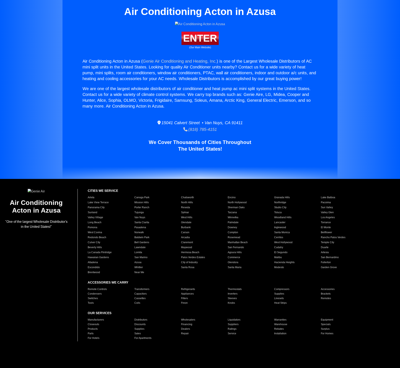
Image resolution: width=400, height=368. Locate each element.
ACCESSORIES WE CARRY (108, 282)
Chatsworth (187, 197)
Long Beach (94, 222)
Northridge (280, 202)
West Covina (95, 232)
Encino (232, 197)
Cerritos (278, 237)
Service (232, 333)
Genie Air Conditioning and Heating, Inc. (180, 61)
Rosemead (234, 237)
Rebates (279, 328)
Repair (185, 333)
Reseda (185, 207)
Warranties (280, 319)
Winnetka (233, 217)
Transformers (141, 289)
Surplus (325, 328)
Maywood (186, 247)
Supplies (279, 293)
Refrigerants (188, 289)
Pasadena (140, 227)
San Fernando (236, 247)
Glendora (233, 262)
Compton (233, 232)
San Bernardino (330, 257)
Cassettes (140, 298)
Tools (91, 302)
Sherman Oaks (236, 207)
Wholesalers (188, 319)
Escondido (94, 267)
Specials (326, 324)
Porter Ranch (141, 207)
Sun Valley (327, 207)
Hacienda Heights (284, 262)
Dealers (185, 328)
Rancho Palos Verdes (333, 237)
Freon (184, 302)
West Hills (186, 217)
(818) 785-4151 (202, 129)
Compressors (281, 289)
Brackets (326, 293)
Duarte (325, 247)
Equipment (327, 319)
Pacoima (326, 202)
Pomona (92, 227)
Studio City (280, 207)
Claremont (187, 242)
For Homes (327, 333)
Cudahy (278, 247)
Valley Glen (327, 212)
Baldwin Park (141, 237)
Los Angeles (328, 217)
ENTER (200, 38)
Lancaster (279, 222)
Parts (91, 333)
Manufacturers (96, 319)
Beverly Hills (95, 247)
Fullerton (326, 262)
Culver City (94, 242)
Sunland (92, 212)
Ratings (232, 328)
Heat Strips (280, 302)
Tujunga (139, 212)
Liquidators (234, 319)
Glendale (186, 222)
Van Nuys (139, 217)
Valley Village (95, 217)
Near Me (139, 272)
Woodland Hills (282, 217)
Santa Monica (282, 232)
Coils (137, 302)
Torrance (326, 222)
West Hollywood (283, 242)
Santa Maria (234, 267)
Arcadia (185, 237)
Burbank (186, 227)
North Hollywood (237, 202)
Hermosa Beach (190, 252)
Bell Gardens (141, 242)
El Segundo (281, 252)
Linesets (279, 298)
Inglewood (280, 227)
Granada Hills (282, 197)
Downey (232, 227)
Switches (93, 298)
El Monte (326, 227)
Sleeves (232, 298)
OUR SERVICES (99, 313)
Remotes (326, 298)
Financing (186, 324)
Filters (184, 298)
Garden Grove (329, 267)
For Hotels (93, 338)
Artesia (325, 252)
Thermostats (235, 289)
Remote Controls (97, 289)
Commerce (234, 257)
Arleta (91, 197)
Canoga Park (141, 197)
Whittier (138, 267)
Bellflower (326, 232)
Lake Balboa (328, 197)
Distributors (140, 319)
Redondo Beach (97, 237)
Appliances (187, 293)
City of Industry (189, 262)
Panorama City (96, 207)
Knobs (231, 302)
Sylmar (185, 212)
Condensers (95, 293)
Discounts (140, 324)
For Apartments (142, 338)
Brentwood (94, 272)
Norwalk (139, 232)
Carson (185, 232)
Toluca (278, 212)
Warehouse (280, 324)
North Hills (187, 202)
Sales (137, 333)
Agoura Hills (235, 252)
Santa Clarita (141, 222)
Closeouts (93, 324)
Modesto (279, 267)
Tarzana (232, 212)
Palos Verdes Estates (193, 257)
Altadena (93, 262)
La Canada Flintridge (100, 252)
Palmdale (233, 222)
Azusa (137, 262)
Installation (280, 333)
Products (93, 328)
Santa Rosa (187, 267)
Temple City (327, 242)
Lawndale (140, 247)
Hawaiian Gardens (98, 257)
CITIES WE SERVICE (103, 190)
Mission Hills (141, 202)
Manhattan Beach (238, 242)
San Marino (141, 257)
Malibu (278, 257)
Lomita (138, 252)
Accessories (328, 289)
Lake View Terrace (98, 202)
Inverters (233, 293)
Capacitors (140, 293)
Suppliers (233, 324)
